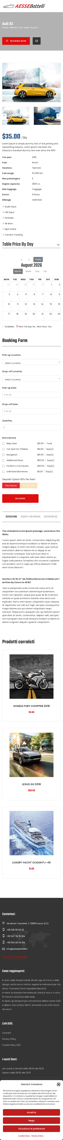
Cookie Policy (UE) (11, 1045)
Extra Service (9, 437)
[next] (29, 259)
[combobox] (31, 362)
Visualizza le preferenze (31, 1128)
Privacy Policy (37, 1135)
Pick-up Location (11, 355)
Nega (31, 1120)
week (28, 271)
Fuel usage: (8, 173)
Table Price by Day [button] (17, 244)
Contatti (6, 1032)
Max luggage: (9, 189)
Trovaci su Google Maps (14, 956)
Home (5, 27)
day (37, 271)
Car (20, 27)
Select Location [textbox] (13, 363)
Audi (26, 27)
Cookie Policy (24, 1135)
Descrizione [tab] (11, 517)
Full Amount (28, 485)
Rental (13, 27)
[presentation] (4, 116)
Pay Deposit (11, 485)
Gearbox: (7, 167)
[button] (58, 1084)
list (45, 271)
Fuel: (4, 162)
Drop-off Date (10, 404)
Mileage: (6, 199)
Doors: (5, 194)
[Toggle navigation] (57, 6)
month (18, 271)
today (38, 259)
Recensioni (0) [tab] (50, 517)
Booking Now (18, 40)
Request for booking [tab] (30, 517)
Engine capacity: (11, 183)
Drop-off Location (12, 371)
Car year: (7, 157)
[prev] (22, 259)
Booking (20, 498)
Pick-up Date (9, 387)
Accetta (31, 1112)
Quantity (7, 420)
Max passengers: (11, 178)
